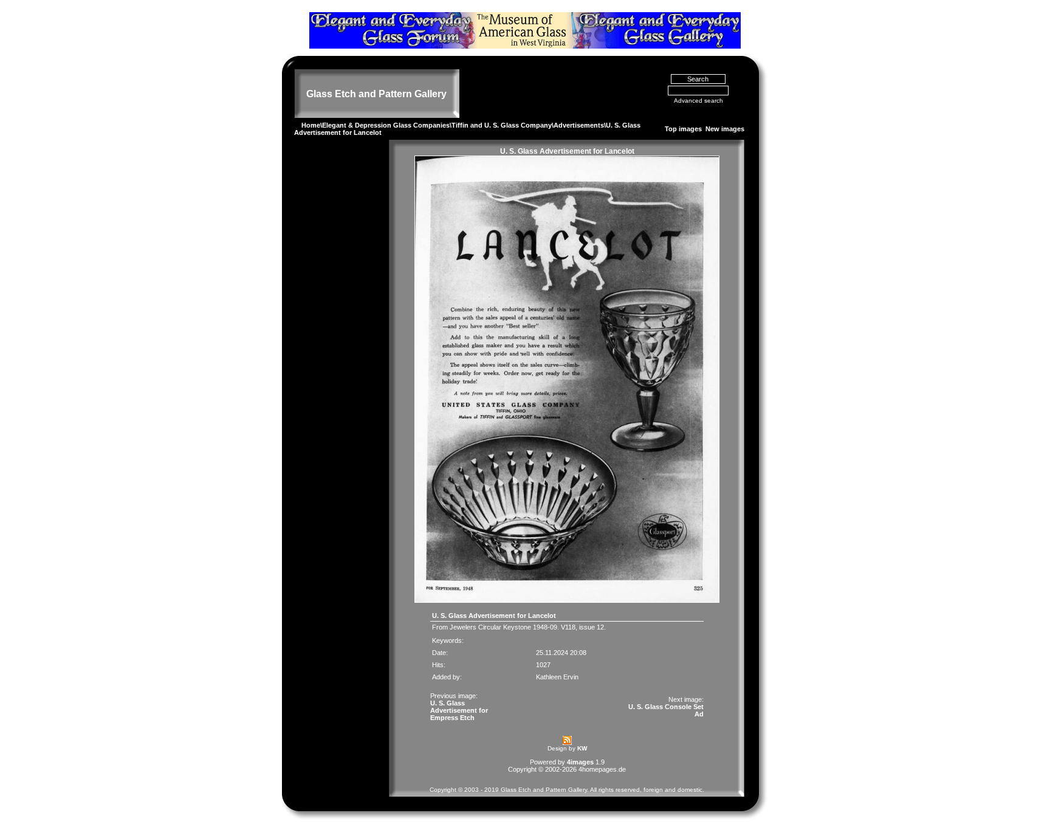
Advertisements (579, 125)
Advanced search (698, 100)
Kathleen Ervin (557, 677)
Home (310, 125)
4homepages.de (602, 769)
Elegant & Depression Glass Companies (386, 125)
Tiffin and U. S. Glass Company (501, 125)
